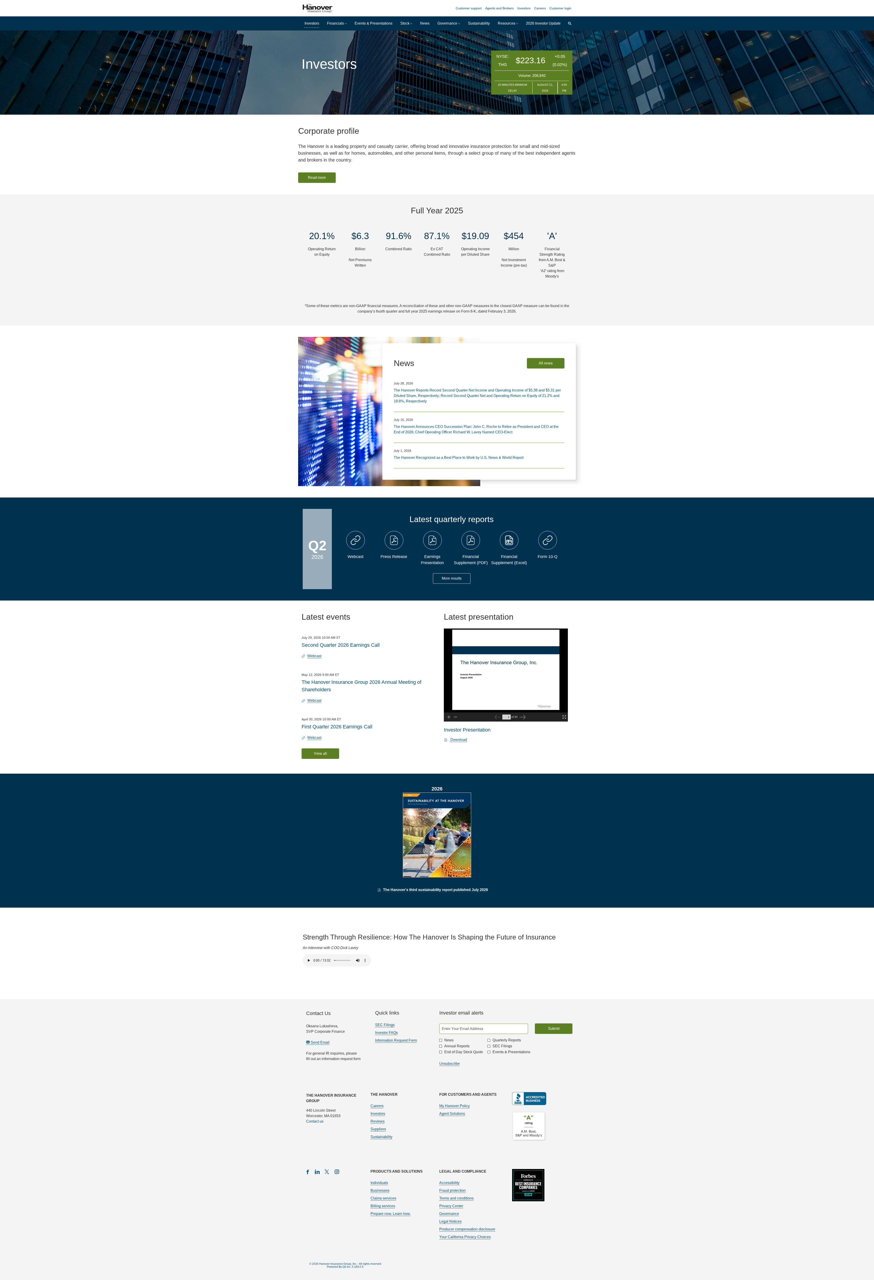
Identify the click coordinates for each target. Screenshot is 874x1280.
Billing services (389, 1206)
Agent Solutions (458, 1113)
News (449, 1040)
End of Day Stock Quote (463, 1052)
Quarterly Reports (507, 1040)
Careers (540, 8)
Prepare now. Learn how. (397, 1214)
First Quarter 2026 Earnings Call (337, 727)
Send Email (320, 1042)
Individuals (385, 1183)
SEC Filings (391, 1025)
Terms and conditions (462, 1198)
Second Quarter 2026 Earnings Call (341, 645)
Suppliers (384, 1129)
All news (546, 363)
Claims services (390, 1198)
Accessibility (455, 1183)
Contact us (314, 1121)
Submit (553, 1028)
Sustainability (388, 1137)
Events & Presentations (511, 1052)
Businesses (386, 1190)
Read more (317, 177)
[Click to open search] (568, 23)
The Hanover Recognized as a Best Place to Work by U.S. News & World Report (458, 457)
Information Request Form (402, 1040)
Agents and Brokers (499, 8)
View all (320, 753)
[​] (307, 1173)
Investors (524, 8)
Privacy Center (457, 1206)
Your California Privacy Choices (471, 1237)
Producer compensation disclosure (471, 1229)
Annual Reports (457, 1046)
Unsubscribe (449, 1063)
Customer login (560, 8)
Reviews (384, 1121)
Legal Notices (456, 1221)
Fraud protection (458, 1190)
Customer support (469, 8)
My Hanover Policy (460, 1106)
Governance (455, 1214)
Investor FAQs (392, 1032)
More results (452, 578)
